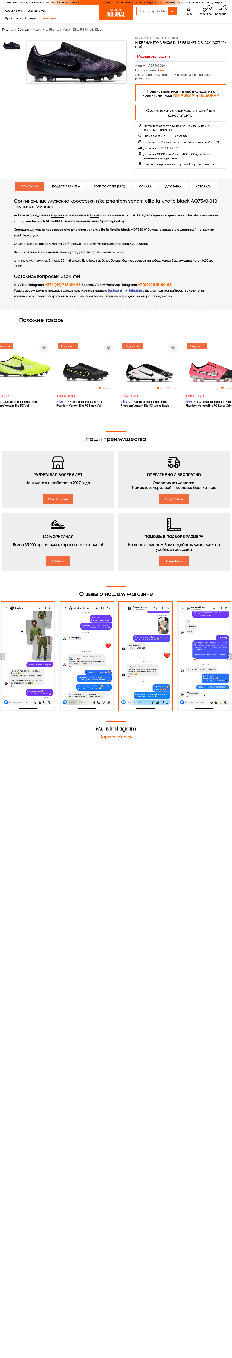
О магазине (58, 499)
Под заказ (67, 346)
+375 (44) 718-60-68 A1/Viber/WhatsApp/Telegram (194, 2)
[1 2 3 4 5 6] (150, 366)
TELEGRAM (209, 95)
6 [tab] (174, 388)
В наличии (48, 18)
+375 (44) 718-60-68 (63, 284)
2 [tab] (103, 388)
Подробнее (174, 561)
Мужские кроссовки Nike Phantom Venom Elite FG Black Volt (79, 403)
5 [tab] (170, 388)
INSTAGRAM (184, 95)
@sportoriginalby (116, 736)
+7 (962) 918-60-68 (155, 284)
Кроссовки (13, 18)
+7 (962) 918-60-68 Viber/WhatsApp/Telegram (128, 2)
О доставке (174, 499)
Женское (37, 10)
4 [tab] (109, 388)
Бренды (31, 18)
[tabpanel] (85, 366)
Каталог (58, 561)
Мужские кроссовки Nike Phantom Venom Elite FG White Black (145, 403)
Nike (161, 70)
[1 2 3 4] (85, 366)
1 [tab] (100, 388)
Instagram (116, 290)
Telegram (135, 290)
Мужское (14, 10)
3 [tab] (106, 388)
